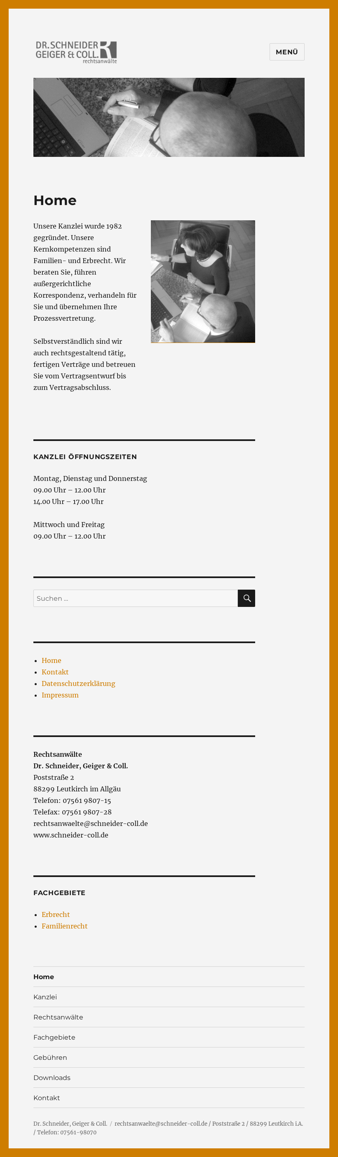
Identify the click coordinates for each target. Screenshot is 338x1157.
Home (51, 660)
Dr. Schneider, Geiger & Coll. (70, 1123)
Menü (287, 52)
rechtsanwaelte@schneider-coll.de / (163, 1123)
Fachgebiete (54, 1037)
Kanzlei (45, 997)
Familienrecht (65, 926)
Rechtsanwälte (58, 1017)
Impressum (60, 695)
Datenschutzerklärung (78, 683)
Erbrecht (56, 914)
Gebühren (50, 1057)
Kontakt (55, 672)
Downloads (51, 1078)
